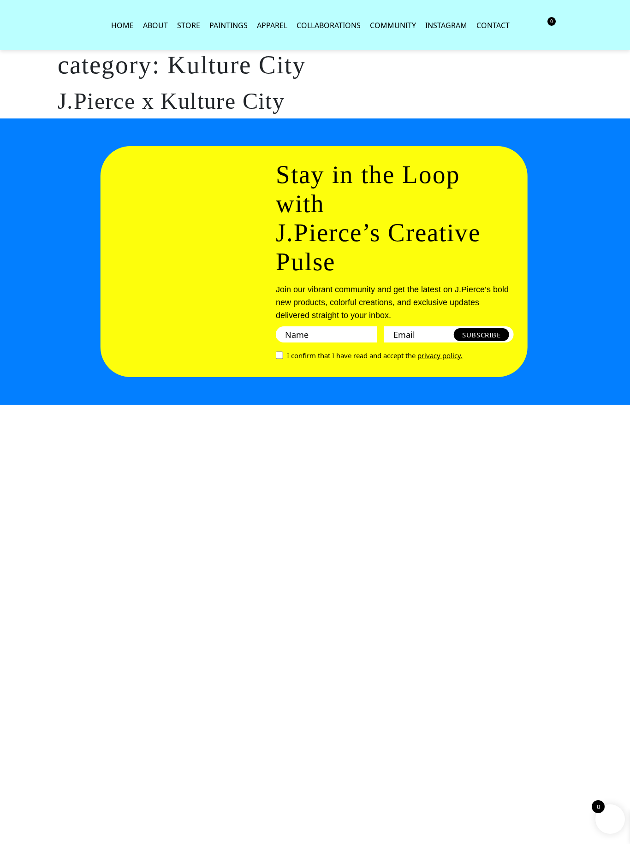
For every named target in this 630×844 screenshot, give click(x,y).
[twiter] (23, 637)
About (155, 25)
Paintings (228, 25)
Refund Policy (23, 705)
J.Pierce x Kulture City (171, 101)
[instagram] (23, 603)
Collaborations (329, 25)
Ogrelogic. (23, 835)
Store (188, 25)
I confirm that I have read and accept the (375, 355)
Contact (493, 25)
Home (122, 25)
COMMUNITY (393, 25)
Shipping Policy (23, 735)
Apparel (272, 25)
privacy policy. (440, 355)
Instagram (446, 25)
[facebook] (23, 570)
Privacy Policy (23, 674)
